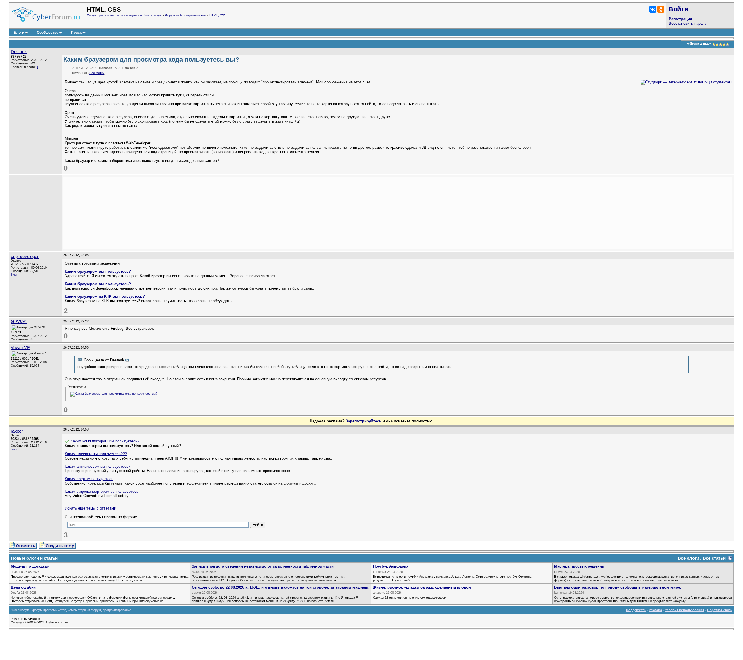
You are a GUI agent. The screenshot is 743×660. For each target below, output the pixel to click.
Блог (14, 274)
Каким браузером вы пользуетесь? (98, 271)
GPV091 (19, 321)
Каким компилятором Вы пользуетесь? (105, 441)
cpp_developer (25, 256)
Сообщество (47, 33)
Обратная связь (719, 610)
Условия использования (684, 610)
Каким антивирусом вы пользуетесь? (97, 466)
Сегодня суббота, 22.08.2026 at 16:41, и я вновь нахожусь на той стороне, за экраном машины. (280, 587)
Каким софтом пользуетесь (89, 479)
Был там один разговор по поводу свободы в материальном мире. (617, 587)
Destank (19, 51)
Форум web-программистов (185, 15)
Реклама (655, 610)
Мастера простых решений (579, 566)
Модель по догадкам (30, 566)
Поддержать (636, 610)
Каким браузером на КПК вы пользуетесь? (105, 296)
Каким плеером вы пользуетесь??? (96, 454)
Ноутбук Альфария (391, 566)
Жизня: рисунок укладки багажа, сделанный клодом (422, 587)
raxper (17, 431)
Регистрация (680, 19)
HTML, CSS (217, 15)
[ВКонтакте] (652, 9)
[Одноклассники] (660, 9)
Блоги (19, 33)
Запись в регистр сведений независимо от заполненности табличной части (263, 566)
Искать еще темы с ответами (90, 508)
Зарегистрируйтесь (363, 421)
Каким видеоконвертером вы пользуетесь (101, 491)
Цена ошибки (23, 587)
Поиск (76, 33)
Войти (678, 9)
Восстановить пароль (688, 23)
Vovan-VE (20, 347)
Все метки (96, 73)
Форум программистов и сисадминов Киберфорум (124, 15)
